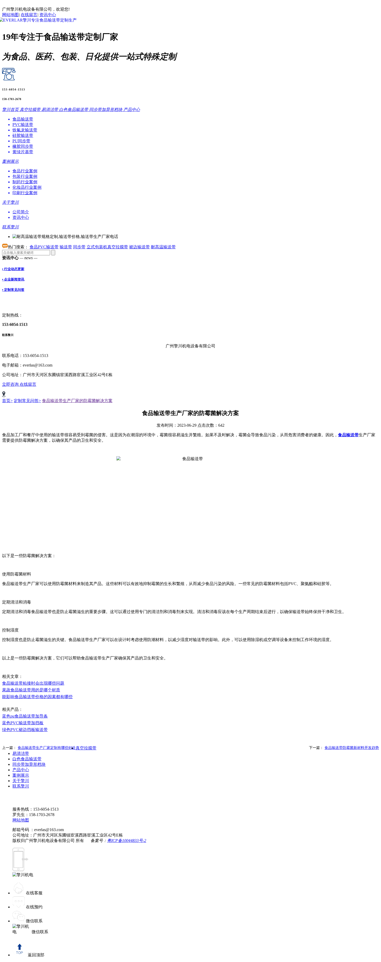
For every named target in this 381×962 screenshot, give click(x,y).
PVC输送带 (22, 124)
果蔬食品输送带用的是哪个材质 (31, 690)
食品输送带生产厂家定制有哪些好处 (47, 748)
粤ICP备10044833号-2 (126, 840)
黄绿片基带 (22, 152)
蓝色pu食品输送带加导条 (25, 716)
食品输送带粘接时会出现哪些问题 (33, 683)
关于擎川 (20, 780)
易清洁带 (20, 753)
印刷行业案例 (24, 193)
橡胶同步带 (22, 146)
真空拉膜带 (86, 748)
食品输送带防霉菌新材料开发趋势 (351, 748)
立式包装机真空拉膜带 (107, 247)
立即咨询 (11, 384)
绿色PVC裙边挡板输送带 (25, 729)
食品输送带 (22, 119)
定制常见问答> (27, 400)
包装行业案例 (24, 176)
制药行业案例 (24, 182)
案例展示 (20, 775)
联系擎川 (20, 786)
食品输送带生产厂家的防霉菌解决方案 (77, 400)
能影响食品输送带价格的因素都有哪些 (37, 696)
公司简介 (20, 212)
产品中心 (20, 770)
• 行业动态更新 (13, 269)
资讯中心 (47, 14)
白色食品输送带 (26, 759)
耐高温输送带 (163, 247)
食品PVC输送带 (44, 247)
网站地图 (10, 14)
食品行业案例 (24, 171)
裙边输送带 (139, 247)
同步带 (79, 247)
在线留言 (29, 14)
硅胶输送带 (22, 135)
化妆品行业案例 (26, 187)
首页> (7, 400)
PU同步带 (21, 141)
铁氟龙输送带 (24, 130)
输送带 (66, 247)
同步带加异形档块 (29, 764)
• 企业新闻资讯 (13, 279)
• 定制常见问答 (13, 290)
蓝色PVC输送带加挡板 (23, 723)
